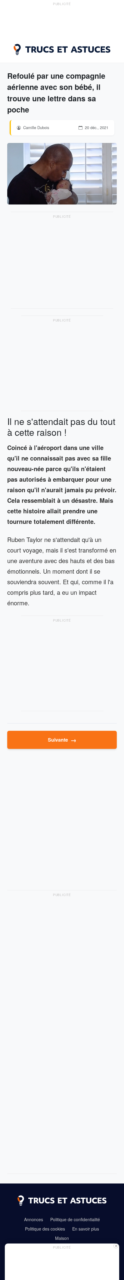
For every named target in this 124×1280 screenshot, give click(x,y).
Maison (62, 1238)
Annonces (33, 1219)
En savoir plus (85, 1229)
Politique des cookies (45, 1229)
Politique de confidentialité (75, 1219)
